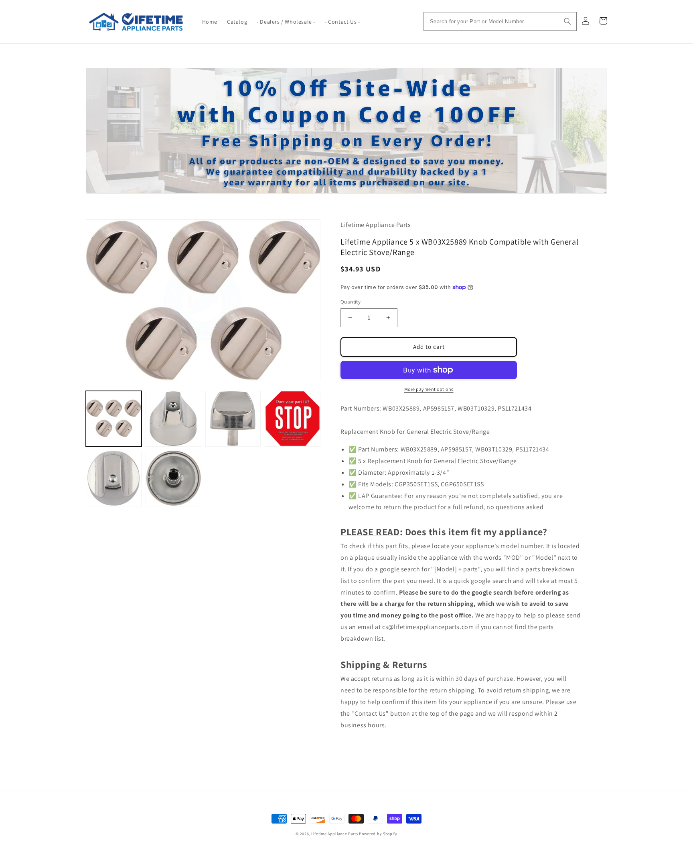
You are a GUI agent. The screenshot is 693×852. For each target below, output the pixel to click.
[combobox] (500, 21)
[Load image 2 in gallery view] (173, 419)
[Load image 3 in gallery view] (233, 419)
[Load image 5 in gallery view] (114, 478)
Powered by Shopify (378, 833)
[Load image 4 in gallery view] (292, 419)
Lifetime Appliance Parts (334, 833)
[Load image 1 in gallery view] (114, 419)
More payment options (429, 389)
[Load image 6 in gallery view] (173, 478)
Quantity (350, 301)
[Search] (567, 21)
